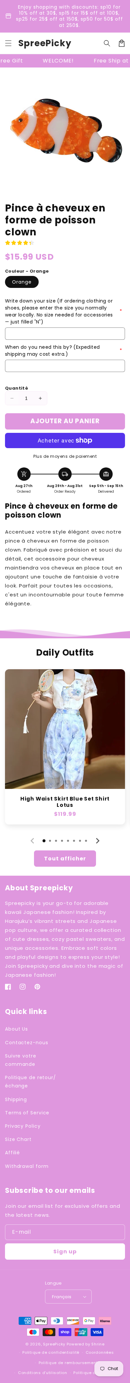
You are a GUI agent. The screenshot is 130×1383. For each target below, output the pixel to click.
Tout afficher (65, 858)
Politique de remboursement (68, 1362)
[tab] (44, 841)
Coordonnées (100, 1352)
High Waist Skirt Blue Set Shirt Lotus (65, 802)
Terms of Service (27, 1112)
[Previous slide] (33, 841)
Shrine (97, 1344)
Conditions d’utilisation (42, 1372)
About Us (16, 1029)
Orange (22, 282)
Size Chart (18, 1139)
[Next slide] (97, 841)
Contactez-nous (26, 1042)
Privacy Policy (23, 1126)
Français (61, 1297)
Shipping (16, 1099)
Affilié (12, 1152)
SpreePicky (54, 1344)
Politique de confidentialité (50, 1352)
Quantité (16, 388)
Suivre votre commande (20, 1060)
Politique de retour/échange (30, 1081)
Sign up (65, 1251)
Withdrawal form (27, 1166)
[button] (8, 43)
